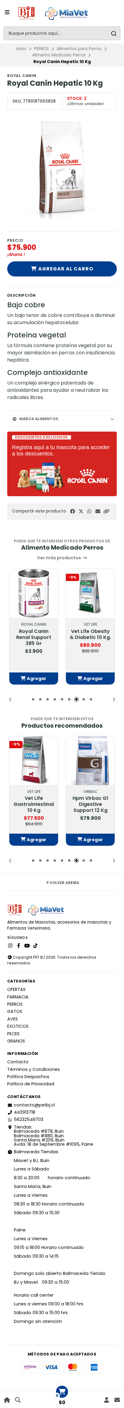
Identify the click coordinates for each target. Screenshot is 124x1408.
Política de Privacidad (30, 1084)
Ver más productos (59, 558)
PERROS (41, 49)
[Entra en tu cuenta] (106, 1400)
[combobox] (62, 33)
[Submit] (113, 33)
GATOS (14, 1011)
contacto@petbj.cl (34, 1105)
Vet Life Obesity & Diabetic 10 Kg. (90, 634)
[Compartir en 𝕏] (81, 511)
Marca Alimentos (38, 418)
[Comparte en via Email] (98, 511)
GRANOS (16, 1041)
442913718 (24, 1112)
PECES (13, 1034)
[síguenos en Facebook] (19, 946)
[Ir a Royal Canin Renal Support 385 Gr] (33, 593)
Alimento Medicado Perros (59, 55)
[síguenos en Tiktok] (36, 946)
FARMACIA (18, 997)
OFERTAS (16, 989)
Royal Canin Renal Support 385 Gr (33, 637)
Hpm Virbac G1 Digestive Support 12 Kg (90, 804)
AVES (12, 1019)
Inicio (21, 49)
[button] (106, 511)
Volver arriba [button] (64, 883)
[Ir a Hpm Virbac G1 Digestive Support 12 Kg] (90, 760)
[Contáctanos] (116, 1400)
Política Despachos (28, 1076)
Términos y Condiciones (33, 1069)
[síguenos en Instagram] (10, 946)
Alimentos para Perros (79, 49)
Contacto (18, 1062)
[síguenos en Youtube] (27, 946)
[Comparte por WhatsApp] (89, 511)
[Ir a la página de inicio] (7, 1400)
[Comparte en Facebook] (73, 511)
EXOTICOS (18, 1026)
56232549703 (28, 1119)
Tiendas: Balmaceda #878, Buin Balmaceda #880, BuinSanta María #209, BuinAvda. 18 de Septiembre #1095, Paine (53, 1136)
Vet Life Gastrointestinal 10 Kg (34, 804)
